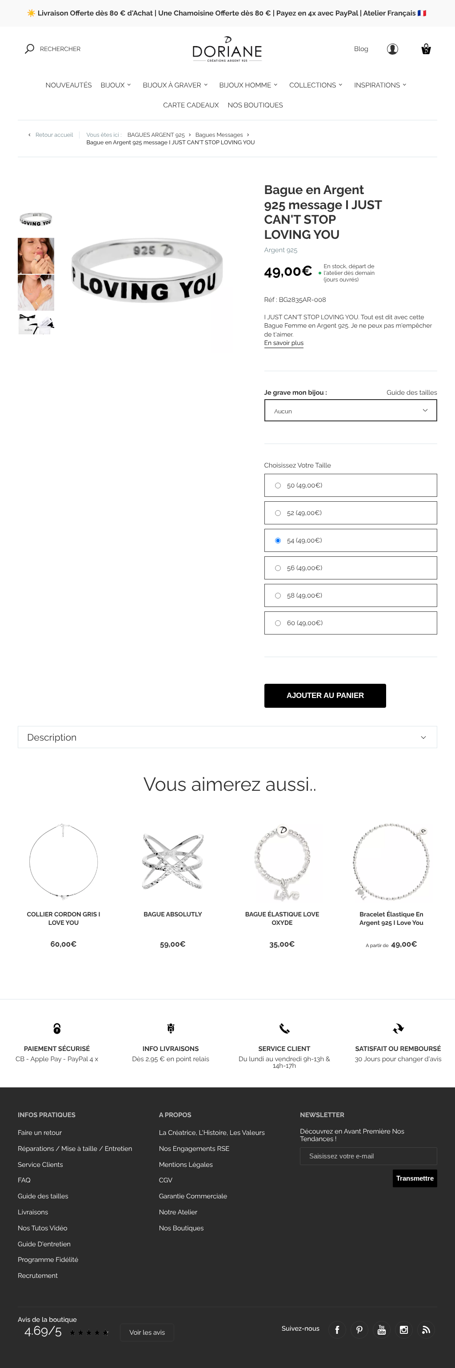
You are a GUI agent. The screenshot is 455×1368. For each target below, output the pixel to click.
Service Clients (40, 1165)
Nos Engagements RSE (194, 1149)
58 (304, 595)
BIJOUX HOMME (245, 85)
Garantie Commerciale (193, 1196)
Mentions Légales (186, 1165)
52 (304, 513)
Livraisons (33, 1212)
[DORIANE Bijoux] (227, 49)
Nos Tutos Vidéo (43, 1228)
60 (305, 623)
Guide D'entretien (44, 1244)
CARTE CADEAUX (191, 105)
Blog (361, 49)
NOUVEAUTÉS (69, 85)
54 (304, 540)
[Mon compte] (392, 49)
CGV (165, 1180)
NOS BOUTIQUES (255, 105)
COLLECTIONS (312, 85)
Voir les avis (147, 1332)
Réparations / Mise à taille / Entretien (75, 1149)
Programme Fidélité (48, 1260)
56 (304, 568)
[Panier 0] (426, 49)
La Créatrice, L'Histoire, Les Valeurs (212, 1133)
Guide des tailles (43, 1196)
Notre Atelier (178, 1212)
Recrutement (38, 1276)
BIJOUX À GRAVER (172, 85)
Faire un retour (40, 1133)
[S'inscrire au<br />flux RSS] (426, 1330)
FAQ (24, 1180)
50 (304, 485)
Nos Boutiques (181, 1228)
